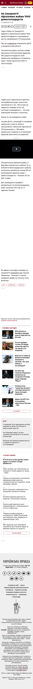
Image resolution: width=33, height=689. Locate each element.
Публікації (11, 7)
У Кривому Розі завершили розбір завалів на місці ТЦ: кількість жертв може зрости (16, 426)
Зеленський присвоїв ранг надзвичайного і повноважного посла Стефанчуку (16, 506)
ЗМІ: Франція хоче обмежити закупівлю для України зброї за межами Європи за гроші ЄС (15, 527)
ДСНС (3, 285)
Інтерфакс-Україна (13, 631)
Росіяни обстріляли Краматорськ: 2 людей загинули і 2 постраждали (16, 443)
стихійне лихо (11, 285)
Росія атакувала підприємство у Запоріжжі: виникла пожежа (15, 490)
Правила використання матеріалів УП (16, 587)
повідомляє (12, 43)
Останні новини (9, 455)
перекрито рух (16, 273)
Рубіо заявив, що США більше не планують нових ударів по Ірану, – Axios (16, 471)
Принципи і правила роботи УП (16, 592)
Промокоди (16, 597)
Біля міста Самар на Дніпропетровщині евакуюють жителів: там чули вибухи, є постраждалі (22, 361)
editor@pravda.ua (21, 670)
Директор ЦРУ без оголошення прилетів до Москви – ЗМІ (23, 402)
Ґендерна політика (21, 590)
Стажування (22, 594)
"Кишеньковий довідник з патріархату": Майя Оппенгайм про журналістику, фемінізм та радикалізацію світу (15, 516)
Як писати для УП (11, 594)
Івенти (22, 585)
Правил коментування (9, 320)
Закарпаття (21, 285)
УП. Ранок (19, 7)
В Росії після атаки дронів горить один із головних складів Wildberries (16, 461)
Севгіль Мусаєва (23, 667)
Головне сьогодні (9, 328)
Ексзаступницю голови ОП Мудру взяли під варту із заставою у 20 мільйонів (22, 346)
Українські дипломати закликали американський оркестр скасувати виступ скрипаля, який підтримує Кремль (16, 481)
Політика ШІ (9, 590)
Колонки (27, 7)
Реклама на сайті (13, 585)
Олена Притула (23, 668)
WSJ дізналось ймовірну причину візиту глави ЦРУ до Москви (22, 334)
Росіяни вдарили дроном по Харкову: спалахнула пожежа (14, 498)
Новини (4, 7)
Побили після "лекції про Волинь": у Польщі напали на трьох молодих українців (23, 390)
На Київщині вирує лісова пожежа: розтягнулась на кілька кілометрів (16, 434)
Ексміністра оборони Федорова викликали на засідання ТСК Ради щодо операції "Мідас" (22, 376)
